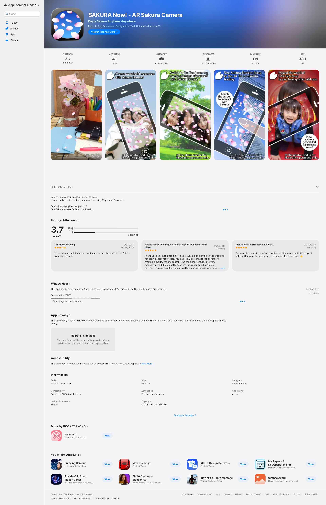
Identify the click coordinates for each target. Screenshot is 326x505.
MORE (222, 268)
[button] (22, 22)
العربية (218, 494)
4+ (233, 394)
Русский (228, 494)
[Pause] (88, 156)
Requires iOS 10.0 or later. (64, 394)
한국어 (267, 494)
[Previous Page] (47, 126)
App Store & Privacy (83, 498)
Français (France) (253, 494)
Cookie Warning (102, 498)
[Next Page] (322, 126)
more (225, 209)
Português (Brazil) (281, 494)
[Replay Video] (55, 156)
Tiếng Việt (296, 494)
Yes (53, 404)
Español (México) (204, 494)
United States (187, 494)
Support (116, 498)
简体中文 (239, 494)
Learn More (146, 363)
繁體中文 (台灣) (311, 494)
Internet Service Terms (60, 498)
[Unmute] (93, 156)
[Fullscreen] (98, 156)
